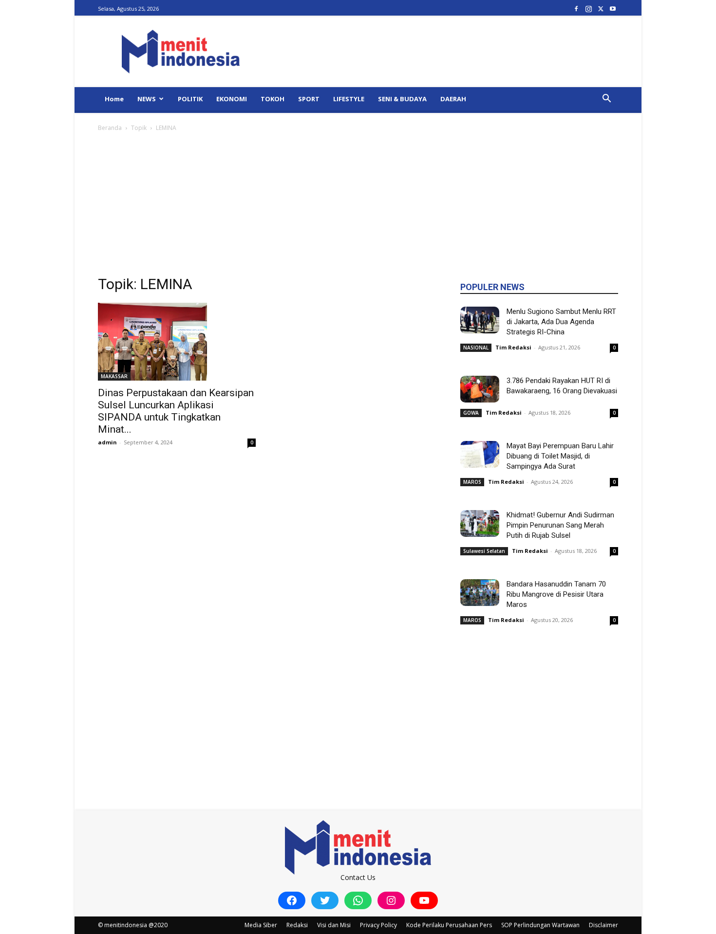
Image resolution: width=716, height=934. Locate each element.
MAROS (472, 481)
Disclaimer (603, 925)
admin (107, 442)
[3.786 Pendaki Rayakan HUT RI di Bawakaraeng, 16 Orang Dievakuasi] (479, 389)
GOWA (471, 412)
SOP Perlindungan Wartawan (540, 925)
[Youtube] (612, 8)
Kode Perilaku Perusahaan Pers (449, 925)
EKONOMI (231, 98)
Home (114, 98)
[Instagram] (588, 8)
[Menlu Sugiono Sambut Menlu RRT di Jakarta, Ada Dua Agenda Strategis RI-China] (479, 320)
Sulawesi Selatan (484, 551)
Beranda (110, 128)
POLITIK (190, 98)
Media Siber (261, 925)
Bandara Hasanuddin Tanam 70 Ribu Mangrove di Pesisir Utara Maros (556, 594)
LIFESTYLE (348, 98)
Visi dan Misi (334, 925)
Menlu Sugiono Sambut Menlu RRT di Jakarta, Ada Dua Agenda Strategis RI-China (561, 321)
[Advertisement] (358, 206)
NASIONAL (476, 347)
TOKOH (272, 98)
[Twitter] (600, 8)
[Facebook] (576, 8)
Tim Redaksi (513, 347)
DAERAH (453, 98)
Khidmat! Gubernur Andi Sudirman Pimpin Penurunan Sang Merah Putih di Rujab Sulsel (560, 525)
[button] (606, 99)
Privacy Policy (378, 925)
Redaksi (297, 925)
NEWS (146, 98)
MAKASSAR (114, 376)
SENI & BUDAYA (402, 98)
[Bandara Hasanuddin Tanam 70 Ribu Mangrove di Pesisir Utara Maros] (479, 592)
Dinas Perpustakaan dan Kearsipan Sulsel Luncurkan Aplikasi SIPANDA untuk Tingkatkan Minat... (176, 411)
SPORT (309, 98)
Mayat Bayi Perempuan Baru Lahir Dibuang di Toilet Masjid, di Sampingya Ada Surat (560, 456)
